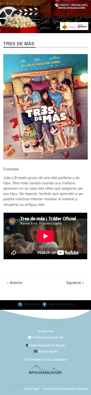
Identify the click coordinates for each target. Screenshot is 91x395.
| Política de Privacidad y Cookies (65, 389)
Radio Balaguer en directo (46, 345)
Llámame (47, 331)
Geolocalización (61, 303)
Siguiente (75, 282)
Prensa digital (47, 351)
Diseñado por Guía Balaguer (47, 359)
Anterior (14, 282)
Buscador (32, 303)
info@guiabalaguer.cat (47, 337)
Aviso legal (31, 389)
